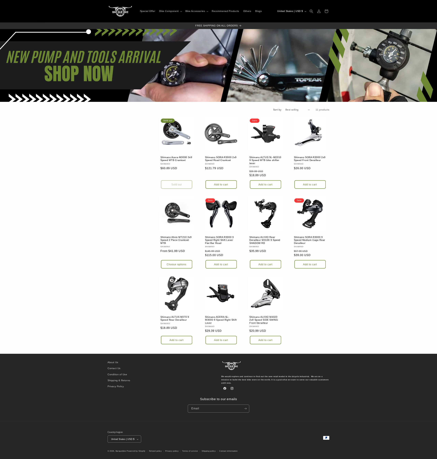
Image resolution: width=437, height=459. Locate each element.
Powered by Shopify (136, 451)
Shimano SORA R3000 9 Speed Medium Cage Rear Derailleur (309, 240)
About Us (113, 362)
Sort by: (277, 109)
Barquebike (121, 451)
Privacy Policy (116, 386)
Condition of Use (117, 374)
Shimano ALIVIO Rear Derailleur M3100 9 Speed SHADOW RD (264, 240)
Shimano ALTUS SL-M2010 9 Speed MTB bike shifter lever (265, 160)
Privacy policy (172, 451)
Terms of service (190, 451)
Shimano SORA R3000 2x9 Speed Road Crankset (221, 159)
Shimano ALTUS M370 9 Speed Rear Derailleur (174, 318)
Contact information (228, 451)
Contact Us (114, 368)
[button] (170, 11)
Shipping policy (209, 451)
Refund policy (155, 451)
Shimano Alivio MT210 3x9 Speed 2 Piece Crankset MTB (176, 240)
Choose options (176, 264)
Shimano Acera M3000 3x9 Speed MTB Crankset (176, 159)
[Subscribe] (245, 409)
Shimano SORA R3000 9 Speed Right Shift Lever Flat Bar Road (219, 240)
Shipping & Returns (119, 380)
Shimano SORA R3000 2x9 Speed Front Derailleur (310, 159)
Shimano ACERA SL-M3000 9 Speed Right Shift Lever (221, 320)
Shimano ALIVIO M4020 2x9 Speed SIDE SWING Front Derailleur (263, 320)
